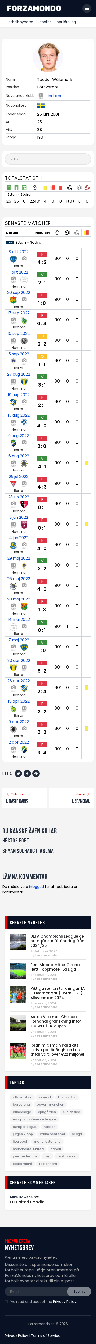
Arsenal (45, 1097)
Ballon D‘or (67, 1097)
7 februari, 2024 (43, 1031)
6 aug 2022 (18, 456)
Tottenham (48, 1163)
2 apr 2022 (19, 742)
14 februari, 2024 (44, 951)
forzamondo (46, 955)
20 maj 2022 (18, 599)
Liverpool (20, 1141)
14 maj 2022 (19, 619)
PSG (47, 1156)
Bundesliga (22, 1112)
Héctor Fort (15, 840)
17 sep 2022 (19, 313)
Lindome (54, 95)
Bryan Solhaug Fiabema (28, 851)
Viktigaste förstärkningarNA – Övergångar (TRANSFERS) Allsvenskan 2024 (58, 993)
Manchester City (47, 1141)
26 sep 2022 (18, 292)
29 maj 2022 (18, 558)
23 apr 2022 (18, 681)
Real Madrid (66, 1156)
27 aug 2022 (18, 374)
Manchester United (28, 1149)
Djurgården (47, 1112)
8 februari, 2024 (43, 974)
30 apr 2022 (18, 660)
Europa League (25, 1126)
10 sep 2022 (19, 333)
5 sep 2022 (18, 354)
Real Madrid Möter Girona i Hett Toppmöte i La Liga (56, 967)
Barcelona (21, 1104)
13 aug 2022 (19, 415)
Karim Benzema (52, 1134)
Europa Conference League (34, 1119)
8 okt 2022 (19, 251)
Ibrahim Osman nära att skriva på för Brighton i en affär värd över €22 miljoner (58, 1050)
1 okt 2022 (18, 272)
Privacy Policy (64, 1301)
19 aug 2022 (19, 394)
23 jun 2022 (18, 497)
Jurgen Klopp (23, 1134)
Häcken (49, 1126)
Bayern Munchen (50, 1104)
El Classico (71, 1112)
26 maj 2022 (18, 578)
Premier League (25, 1156)
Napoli (55, 1149)
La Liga (77, 1134)
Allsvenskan (22, 1097)
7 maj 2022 (18, 640)
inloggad (36, 886)
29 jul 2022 (18, 476)
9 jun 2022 (18, 517)
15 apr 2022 (19, 701)
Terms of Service (45, 1335)
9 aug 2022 (18, 435)
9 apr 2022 (19, 721)
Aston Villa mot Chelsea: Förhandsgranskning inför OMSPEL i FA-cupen (56, 1021)
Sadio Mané (22, 1163)
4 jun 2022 (18, 537)
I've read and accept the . (43, 1301)
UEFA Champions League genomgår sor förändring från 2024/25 (58, 941)
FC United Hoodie (27, 1202)
